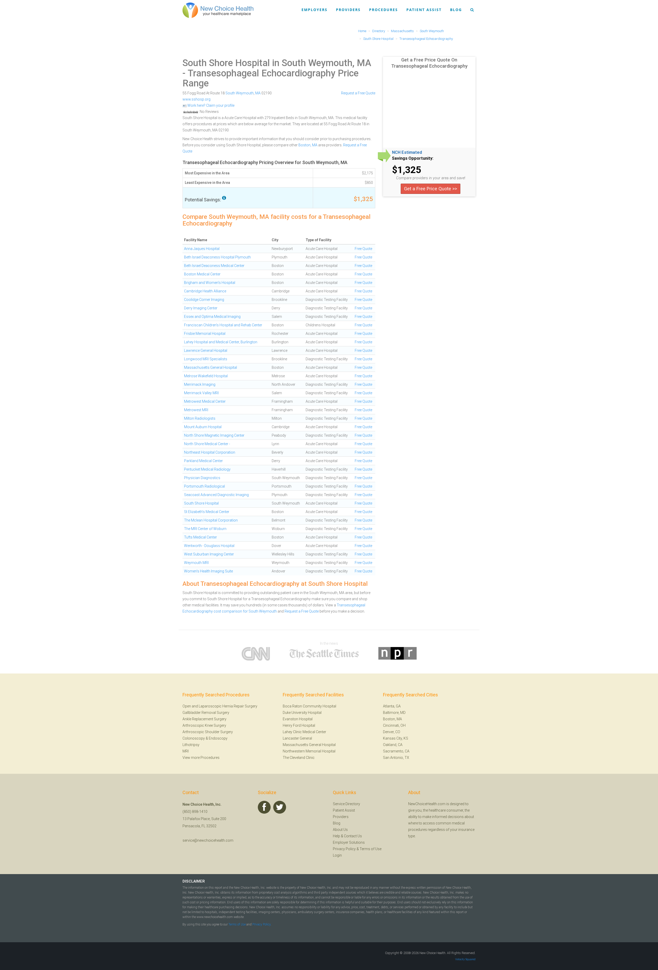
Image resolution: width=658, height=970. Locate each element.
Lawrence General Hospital (205, 350)
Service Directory (346, 804)
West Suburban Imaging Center (209, 554)
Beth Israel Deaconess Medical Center (214, 266)
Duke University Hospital (302, 713)
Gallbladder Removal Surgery (205, 713)
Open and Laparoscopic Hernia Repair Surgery (219, 706)
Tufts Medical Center (200, 537)
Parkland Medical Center (203, 461)
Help (336, 836)
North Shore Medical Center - (207, 444)
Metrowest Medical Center (205, 401)
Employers (314, 9)
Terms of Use (370, 849)
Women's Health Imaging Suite (208, 571)
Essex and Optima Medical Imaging (212, 317)
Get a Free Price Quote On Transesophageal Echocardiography (429, 63)
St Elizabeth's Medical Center (206, 512)
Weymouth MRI (196, 563)
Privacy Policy (344, 849)
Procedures (383, 9)
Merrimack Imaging (199, 384)
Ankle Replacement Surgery (204, 719)
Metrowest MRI (196, 410)
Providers (348, 9)
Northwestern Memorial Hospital (309, 751)
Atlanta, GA (392, 706)
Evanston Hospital (298, 719)
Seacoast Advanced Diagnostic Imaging (216, 495)
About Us (340, 830)
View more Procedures (201, 758)
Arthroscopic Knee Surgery (204, 725)
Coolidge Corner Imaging (204, 300)
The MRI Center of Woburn (205, 529)
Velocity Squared (465, 959)
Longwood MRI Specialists (205, 359)
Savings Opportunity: (412, 158)
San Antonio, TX (396, 758)
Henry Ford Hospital (299, 725)
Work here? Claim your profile (210, 105)
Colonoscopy (193, 738)
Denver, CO (391, 732)
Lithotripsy (190, 745)
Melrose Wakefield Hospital (206, 376)
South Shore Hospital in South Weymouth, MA (276, 63)
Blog (456, 9)
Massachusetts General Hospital (210, 367)
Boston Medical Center (202, 274)
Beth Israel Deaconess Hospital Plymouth (217, 257)
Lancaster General (297, 738)
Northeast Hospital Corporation (209, 452)
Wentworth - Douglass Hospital (209, 546)
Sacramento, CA (396, 751)
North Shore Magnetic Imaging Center (214, 435)
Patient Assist (424, 9)
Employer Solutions (349, 842)
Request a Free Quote (358, 93)
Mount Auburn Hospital (203, 427)
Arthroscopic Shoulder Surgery (207, 732)
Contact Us (353, 836)
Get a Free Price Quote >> (430, 188)
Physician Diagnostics (202, 478)
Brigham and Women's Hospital (209, 283)
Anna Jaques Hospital (202, 249)
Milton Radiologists (199, 418)
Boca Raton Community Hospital (309, 706)
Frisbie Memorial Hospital (204, 333)
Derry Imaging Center (200, 308)
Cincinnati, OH (394, 725)
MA (258, 93)
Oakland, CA (393, 745)
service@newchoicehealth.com (207, 840)
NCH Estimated (407, 152)
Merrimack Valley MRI (201, 393)
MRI (185, 751)
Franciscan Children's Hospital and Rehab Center (223, 325)
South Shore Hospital (201, 503)
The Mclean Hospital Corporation (211, 520)
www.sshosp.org (196, 99)
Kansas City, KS (395, 738)
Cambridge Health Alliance (205, 291)
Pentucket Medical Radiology (207, 469)
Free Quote (363, 249)
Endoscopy (218, 738)
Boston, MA (307, 145)
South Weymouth (239, 93)
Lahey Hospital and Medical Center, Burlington (220, 342)
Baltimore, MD (394, 713)
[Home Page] (217, 10)
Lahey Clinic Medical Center (304, 732)
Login (337, 855)
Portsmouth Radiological (204, 486)
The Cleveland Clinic (299, 758)
